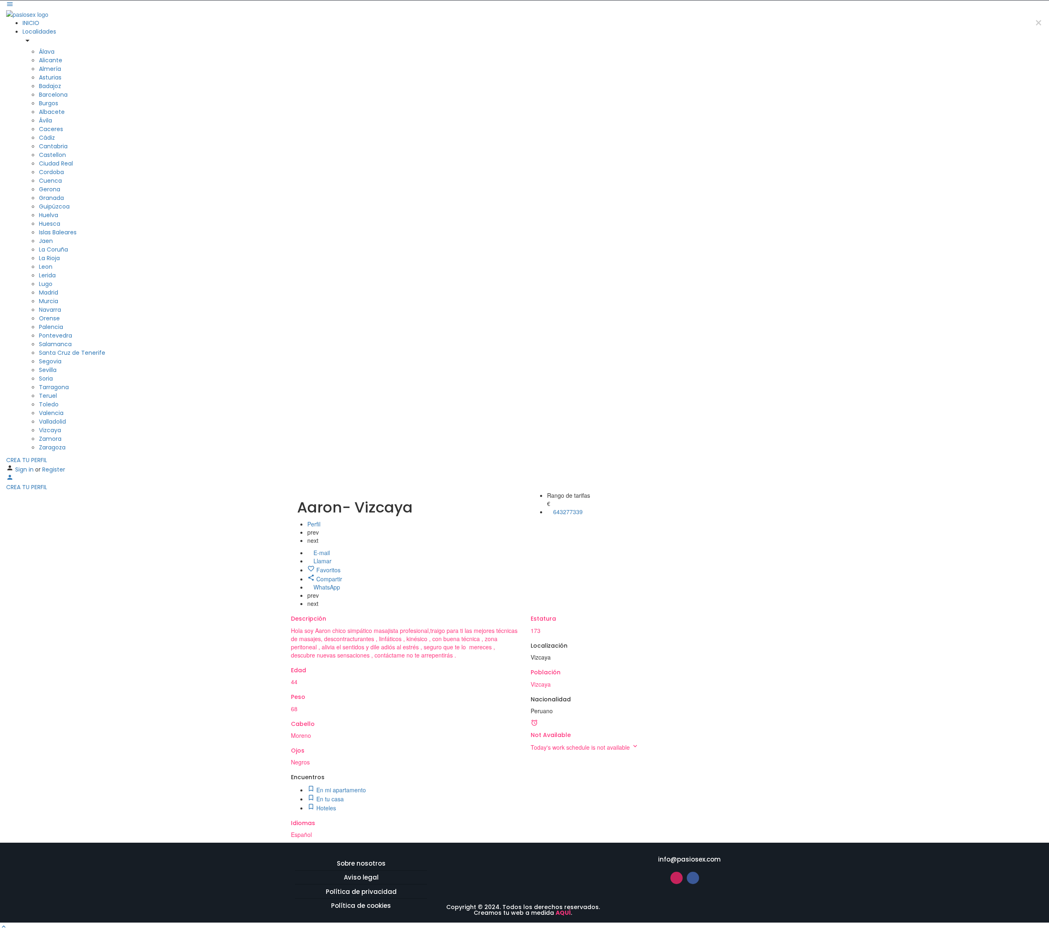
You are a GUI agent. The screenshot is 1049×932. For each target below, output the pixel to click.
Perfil (313, 524)
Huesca (49, 224)
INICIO (31, 23)
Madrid (48, 292)
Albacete (52, 112)
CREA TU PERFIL (26, 460)
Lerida (47, 275)
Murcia (48, 301)
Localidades (39, 31)
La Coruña (53, 249)
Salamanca (55, 344)
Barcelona (53, 95)
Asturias (50, 77)
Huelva (48, 215)
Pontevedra (55, 335)
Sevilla (48, 370)
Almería (50, 69)
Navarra (50, 310)
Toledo (49, 404)
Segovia (50, 361)
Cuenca (50, 181)
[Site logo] (27, 13)
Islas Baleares (58, 232)
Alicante (50, 60)
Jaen (46, 241)
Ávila (45, 120)
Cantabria (53, 146)
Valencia (51, 413)
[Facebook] (693, 878)
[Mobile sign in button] (10, 478)
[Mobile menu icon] (524, 4)
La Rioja (49, 258)
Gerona (49, 189)
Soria (46, 378)
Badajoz (50, 86)
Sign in (25, 469)
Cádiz (47, 138)
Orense (49, 318)
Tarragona (54, 387)
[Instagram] (676, 878)
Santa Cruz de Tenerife (72, 353)
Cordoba (51, 172)
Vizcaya (50, 430)
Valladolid (52, 421)
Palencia (51, 327)
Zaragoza (52, 447)
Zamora (50, 439)
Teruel (48, 396)
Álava (46, 52)
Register (53, 469)
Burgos (48, 103)
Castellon (52, 155)
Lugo (45, 284)
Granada (51, 198)
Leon (45, 267)
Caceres (51, 129)
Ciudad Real (56, 163)
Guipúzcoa (54, 206)
